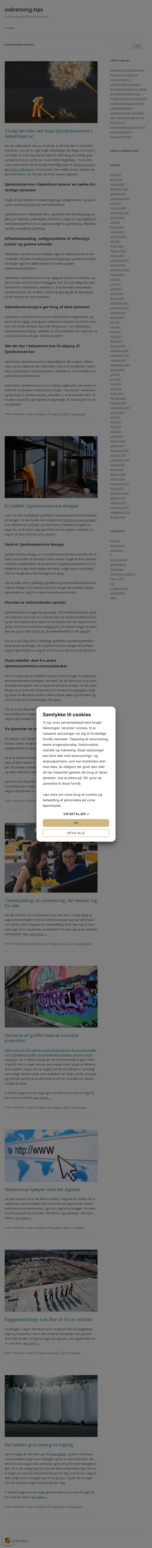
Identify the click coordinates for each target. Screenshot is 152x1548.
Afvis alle (76, 833)
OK (76, 823)
